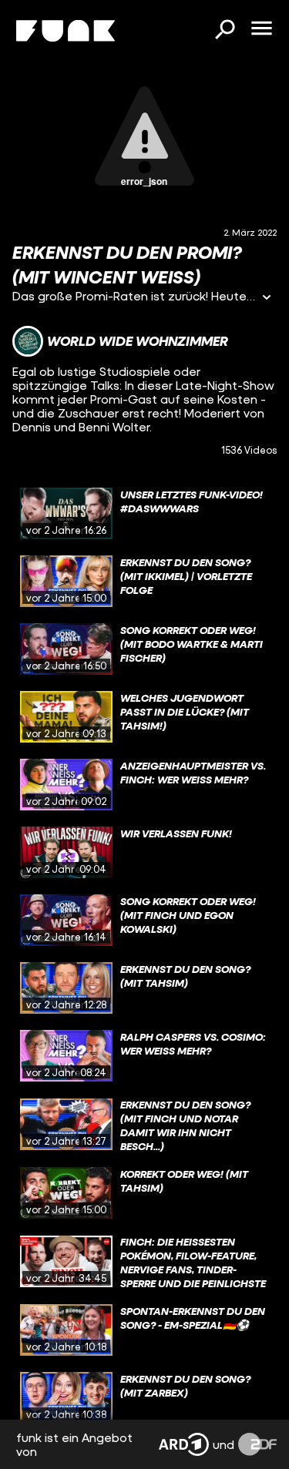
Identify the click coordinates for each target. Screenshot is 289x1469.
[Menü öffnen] (261, 29)
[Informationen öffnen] (267, 298)
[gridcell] (144, 514)
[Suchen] (224, 30)
